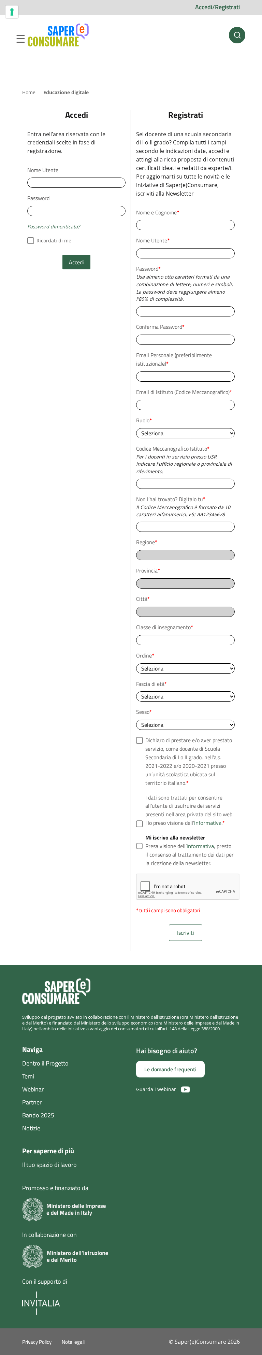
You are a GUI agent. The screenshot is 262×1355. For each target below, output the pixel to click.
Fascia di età (151, 684)
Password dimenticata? (53, 226)
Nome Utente (42, 170)
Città (143, 599)
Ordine (145, 655)
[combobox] (185, 484)
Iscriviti (185, 933)
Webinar (33, 1089)
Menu (20, 38)
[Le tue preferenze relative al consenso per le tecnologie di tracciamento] (11, 11)
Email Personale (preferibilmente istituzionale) (174, 359)
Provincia (148, 570)
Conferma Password (160, 327)
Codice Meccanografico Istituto (172, 448)
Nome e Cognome (157, 212)
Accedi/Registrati (217, 7)
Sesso (144, 712)
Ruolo (144, 420)
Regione (146, 542)
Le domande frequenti (170, 1069)
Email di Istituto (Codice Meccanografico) (184, 392)
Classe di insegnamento (164, 627)
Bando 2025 (38, 1115)
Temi (28, 1076)
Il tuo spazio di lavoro (49, 1164)
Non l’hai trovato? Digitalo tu (170, 499)
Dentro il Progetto (45, 1063)
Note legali (73, 1342)
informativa (207, 822)
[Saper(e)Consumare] (58, 35)
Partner (32, 1102)
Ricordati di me (54, 240)
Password (38, 198)
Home (28, 92)
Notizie (31, 1128)
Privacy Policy (37, 1342)
